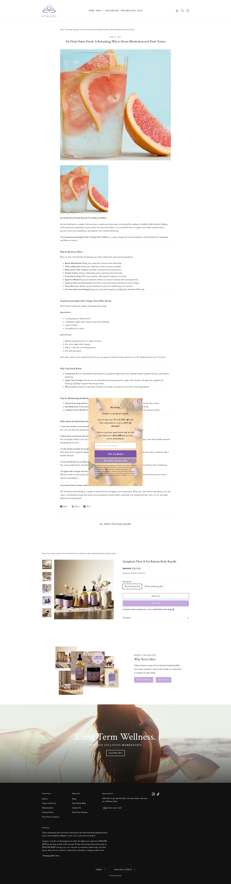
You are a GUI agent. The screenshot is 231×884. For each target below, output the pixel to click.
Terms (97, 477)
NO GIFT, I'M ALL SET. (116, 460)
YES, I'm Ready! (115, 453)
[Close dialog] (139, 401)
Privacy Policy (131, 475)
